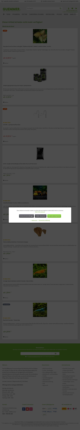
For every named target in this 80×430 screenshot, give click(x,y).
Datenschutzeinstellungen (26, 216)
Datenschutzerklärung (44, 220)
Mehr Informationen (40, 212)
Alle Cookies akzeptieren (54, 216)
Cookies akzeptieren (41, 216)
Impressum (34, 220)
